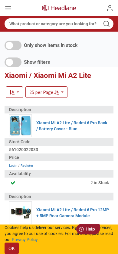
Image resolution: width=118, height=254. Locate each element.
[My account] (109, 8)
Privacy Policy (25, 239)
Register (27, 166)
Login (13, 166)
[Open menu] (8, 8)
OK (11, 248)
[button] (46, 92)
